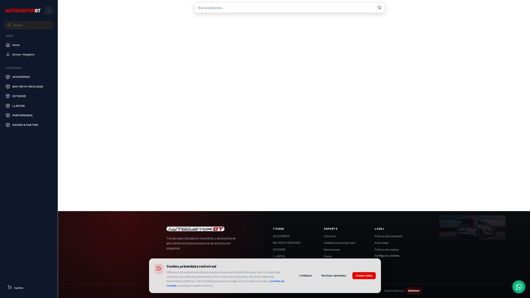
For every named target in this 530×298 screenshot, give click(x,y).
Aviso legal (381, 242)
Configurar (305, 275)
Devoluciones (332, 249)
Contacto (330, 236)
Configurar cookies (387, 255)
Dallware (413, 290)
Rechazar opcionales (334, 275)
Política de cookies (387, 249)
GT (23, 10)
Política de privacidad (388, 236)
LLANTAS (279, 256)
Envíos (328, 256)
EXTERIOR (279, 249)
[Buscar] (379, 8)
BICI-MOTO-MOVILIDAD (287, 242)
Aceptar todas (364, 275)
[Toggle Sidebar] (49, 10)
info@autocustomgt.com (339, 242)
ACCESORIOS (281, 236)
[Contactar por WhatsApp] (519, 287)
